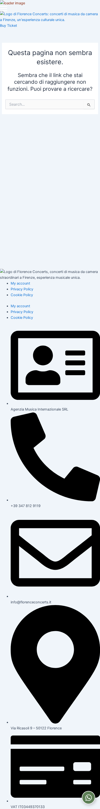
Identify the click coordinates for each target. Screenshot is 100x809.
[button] (3, 8)
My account (20, 283)
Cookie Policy (22, 295)
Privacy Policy (22, 289)
